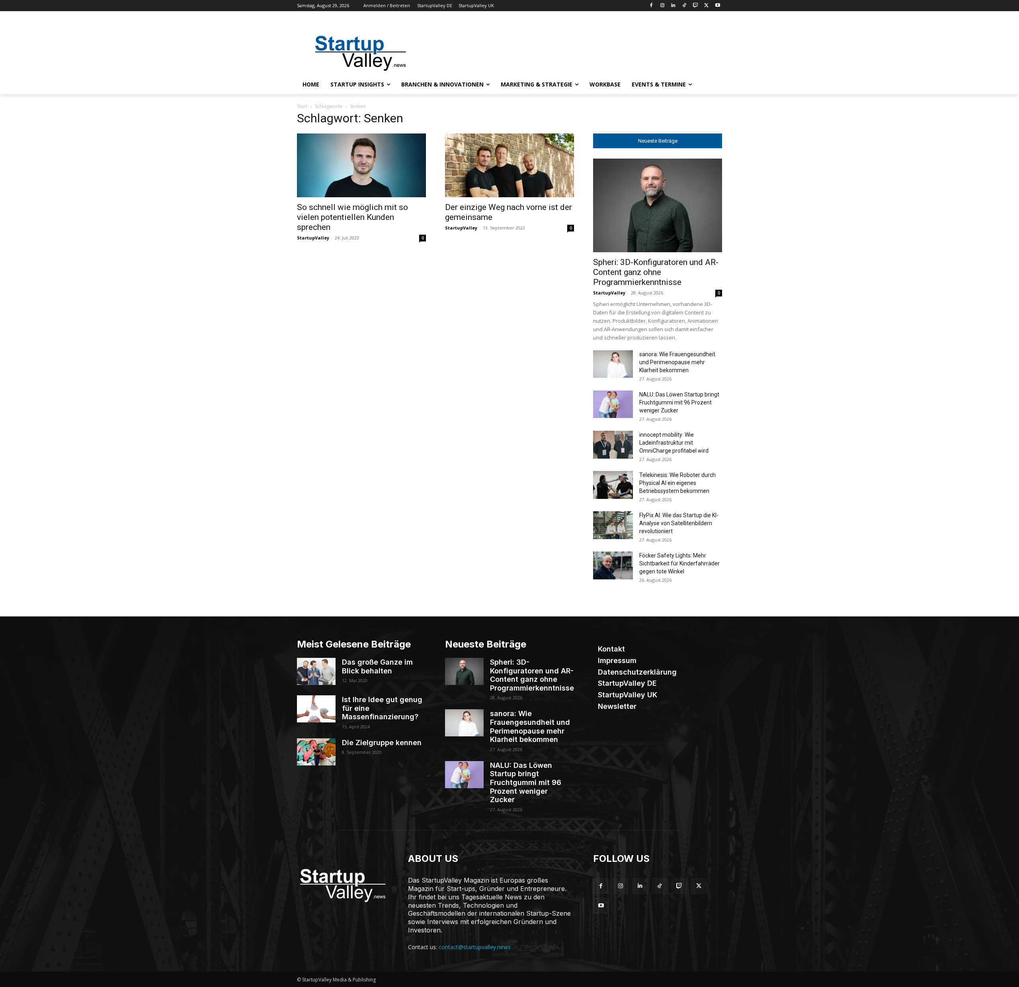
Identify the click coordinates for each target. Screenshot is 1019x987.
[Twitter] (706, 5)
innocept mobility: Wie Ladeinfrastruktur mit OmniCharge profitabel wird (674, 443)
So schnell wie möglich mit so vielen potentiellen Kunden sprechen (352, 217)
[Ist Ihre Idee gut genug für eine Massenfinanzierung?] (316, 708)
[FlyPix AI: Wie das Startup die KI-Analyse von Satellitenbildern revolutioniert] (613, 525)
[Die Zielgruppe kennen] (316, 751)
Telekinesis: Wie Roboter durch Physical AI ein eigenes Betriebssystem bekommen (677, 483)
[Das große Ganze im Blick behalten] (316, 671)
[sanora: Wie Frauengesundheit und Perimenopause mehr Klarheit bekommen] (613, 364)
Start (302, 106)
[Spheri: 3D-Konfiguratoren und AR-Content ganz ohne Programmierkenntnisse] (657, 205)
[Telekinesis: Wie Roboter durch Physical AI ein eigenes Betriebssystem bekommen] (613, 485)
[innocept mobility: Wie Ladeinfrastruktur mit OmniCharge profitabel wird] (613, 445)
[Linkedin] (673, 5)
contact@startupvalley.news (475, 947)
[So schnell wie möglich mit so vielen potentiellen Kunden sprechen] (361, 165)
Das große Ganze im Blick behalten (377, 666)
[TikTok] (684, 5)
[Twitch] (695, 5)
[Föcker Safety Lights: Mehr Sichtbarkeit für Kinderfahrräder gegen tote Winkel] (613, 565)
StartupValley (313, 238)
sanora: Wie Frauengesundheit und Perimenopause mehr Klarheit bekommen (677, 362)
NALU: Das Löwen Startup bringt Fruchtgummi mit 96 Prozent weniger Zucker (679, 402)
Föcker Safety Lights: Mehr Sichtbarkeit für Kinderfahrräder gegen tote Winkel (679, 563)
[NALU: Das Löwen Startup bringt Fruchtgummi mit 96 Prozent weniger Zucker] (613, 404)
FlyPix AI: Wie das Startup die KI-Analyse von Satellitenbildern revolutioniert (678, 523)
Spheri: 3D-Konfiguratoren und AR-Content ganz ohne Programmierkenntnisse (655, 272)
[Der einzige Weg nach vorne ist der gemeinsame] (509, 165)
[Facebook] (651, 5)
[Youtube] (717, 5)
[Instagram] (662, 5)
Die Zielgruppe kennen (382, 742)
